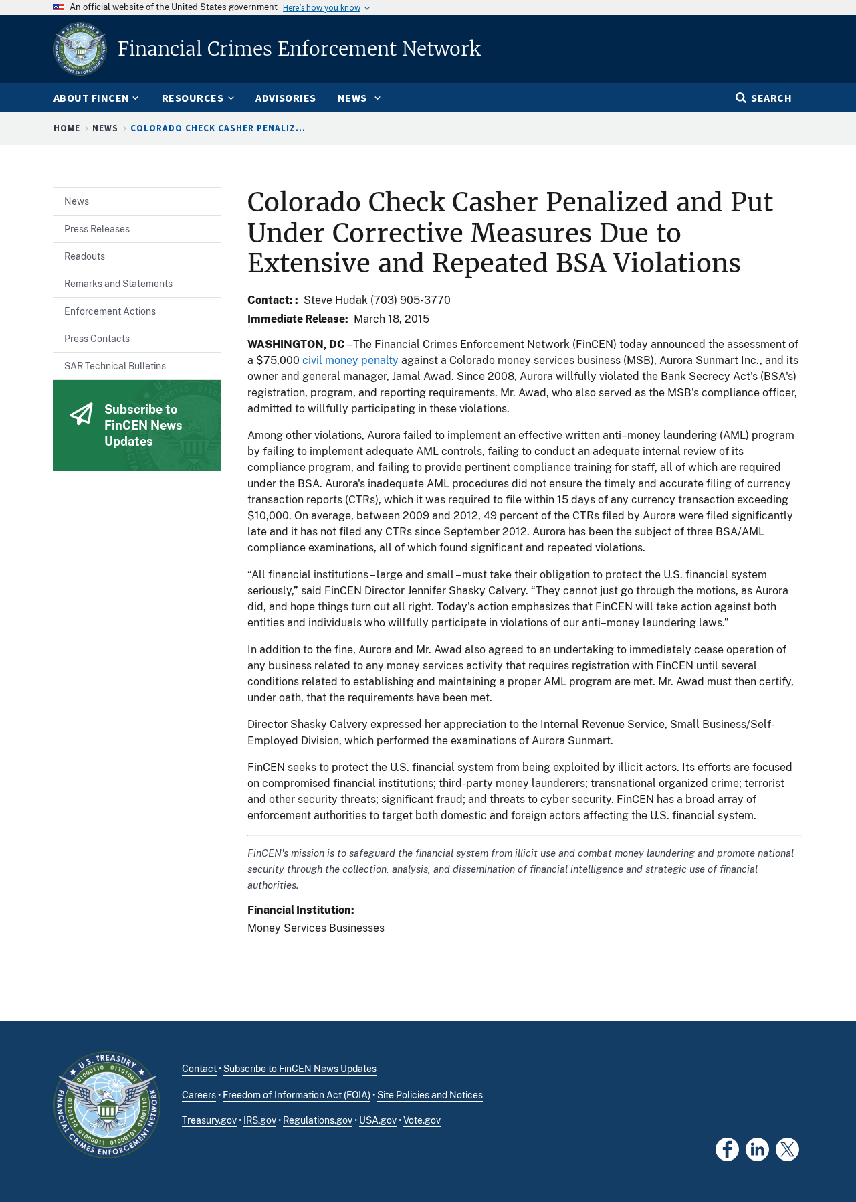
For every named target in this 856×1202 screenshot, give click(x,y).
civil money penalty (350, 360)
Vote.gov (422, 1120)
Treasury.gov (209, 1120)
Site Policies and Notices (430, 1095)
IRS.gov (259, 1120)
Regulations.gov (317, 1120)
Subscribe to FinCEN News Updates (300, 1068)
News (105, 128)
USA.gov (378, 1120)
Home (67, 128)
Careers (199, 1095)
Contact (199, 1068)
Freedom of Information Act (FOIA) (296, 1095)
